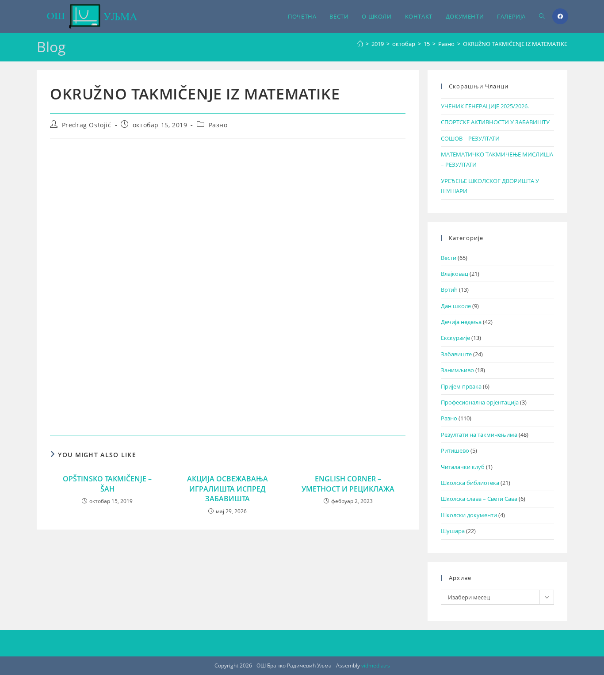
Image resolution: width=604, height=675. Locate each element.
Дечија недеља (461, 322)
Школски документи (469, 515)
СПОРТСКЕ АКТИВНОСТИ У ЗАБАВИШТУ (495, 122)
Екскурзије (455, 338)
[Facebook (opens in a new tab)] (560, 16)
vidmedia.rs (375, 665)
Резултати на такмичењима (479, 435)
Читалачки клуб (463, 467)
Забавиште (456, 354)
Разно (218, 125)
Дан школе (456, 306)
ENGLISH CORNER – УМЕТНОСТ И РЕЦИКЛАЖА (348, 483)
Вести (448, 258)
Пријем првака (461, 386)
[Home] (360, 44)
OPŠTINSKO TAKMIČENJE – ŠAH (107, 483)
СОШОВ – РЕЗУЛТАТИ (470, 138)
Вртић (449, 290)
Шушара (453, 531)
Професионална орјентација (480, 402)
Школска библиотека (470, 483)
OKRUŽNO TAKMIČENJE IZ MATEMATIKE (515, 44)
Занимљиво (457, 370)
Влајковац (454, 274)
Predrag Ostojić (86, 125)
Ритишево (455, 450)
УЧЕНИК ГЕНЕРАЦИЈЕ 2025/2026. (485, 106)
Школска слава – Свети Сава (479, 499)
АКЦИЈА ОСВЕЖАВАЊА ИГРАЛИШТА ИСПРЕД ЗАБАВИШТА (227, 488)
